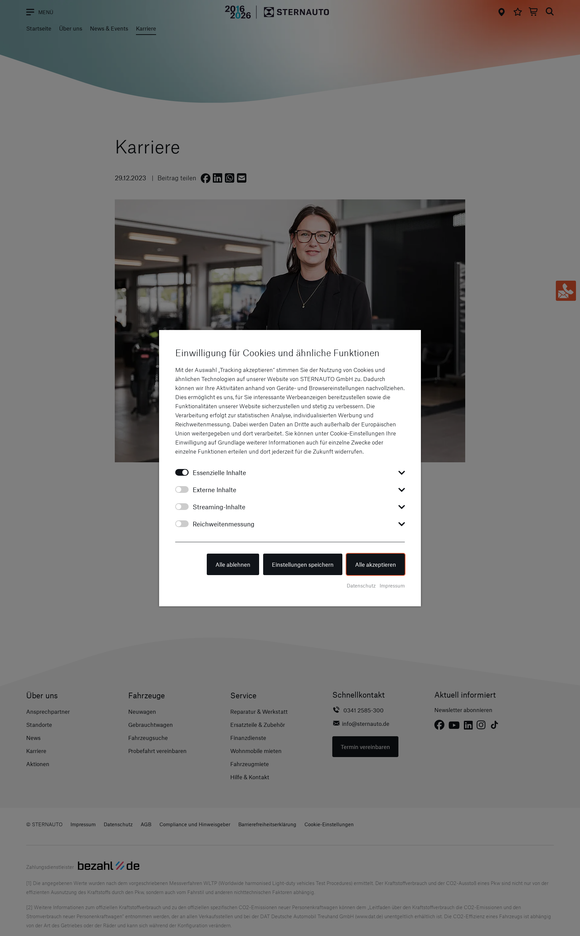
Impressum (392, 585)
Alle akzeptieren (375, 564)
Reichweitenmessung (223, 524)
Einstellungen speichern (303, 564)
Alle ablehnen (232, 564)
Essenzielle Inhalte (219, 472)
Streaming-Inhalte (219, 507)
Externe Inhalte (214, 490)
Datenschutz (361, 585)
